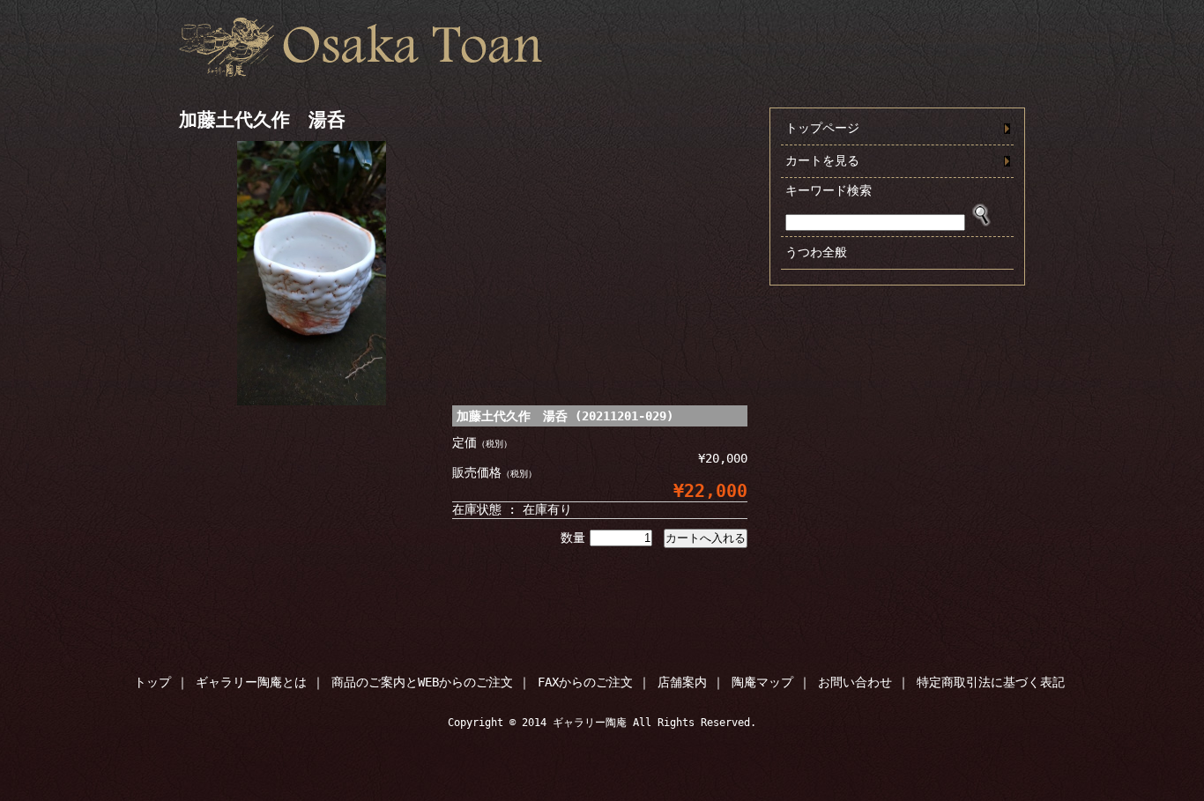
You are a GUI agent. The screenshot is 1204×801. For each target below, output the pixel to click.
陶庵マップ (762, 682)
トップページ (822, 128)
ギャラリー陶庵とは (251, 682)
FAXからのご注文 (585, 682)
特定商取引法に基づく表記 (991, 682)
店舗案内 (682, 682)
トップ (152, 682)
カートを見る (822, 160)
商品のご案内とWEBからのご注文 (422, 682)
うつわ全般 (816, 252)
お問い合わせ (855, 682)
